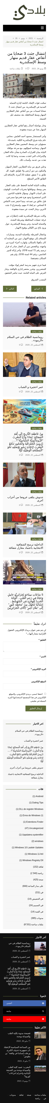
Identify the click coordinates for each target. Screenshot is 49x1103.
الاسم (43, 656)
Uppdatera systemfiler (32, 835)
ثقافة (41, 867)
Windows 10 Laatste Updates (29, 847)
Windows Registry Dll (32, 860)
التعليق (42, 640)
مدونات (40, 918)
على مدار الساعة (35, 886)
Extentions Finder (34, 822)
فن (42, 892)
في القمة (39, 911)
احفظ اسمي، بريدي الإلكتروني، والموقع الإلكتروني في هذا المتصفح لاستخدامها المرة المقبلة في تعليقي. (27, 697)
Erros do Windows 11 (33, 815)
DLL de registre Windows (31, 809)
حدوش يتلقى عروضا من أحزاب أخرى (26, 768)
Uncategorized (36, 828)
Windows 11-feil (35, 854)
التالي (11, 289)
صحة (41, 879)
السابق (37, 289)
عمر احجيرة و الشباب (30, 386)
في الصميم (38, 905)
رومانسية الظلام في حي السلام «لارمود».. (29, 733)
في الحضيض (37, 899)
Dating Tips (37, 802)
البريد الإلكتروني (38, 669)
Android (39, 796)
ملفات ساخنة (15, 68)
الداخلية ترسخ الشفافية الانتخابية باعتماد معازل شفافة (25, 776)
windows (39, 841)
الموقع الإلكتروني (38, 681)
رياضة (40, 873)
